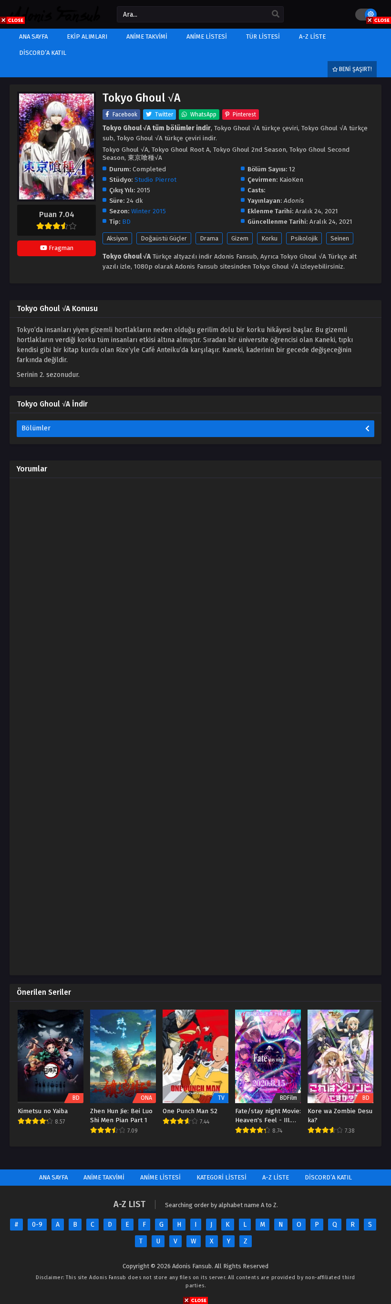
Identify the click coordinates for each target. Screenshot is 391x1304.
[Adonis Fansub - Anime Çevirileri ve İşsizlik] (55, 20)
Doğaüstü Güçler (164, 238)
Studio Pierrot (155, 180)
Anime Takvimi (103, 1177)
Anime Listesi (160, 1177)
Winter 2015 (148, 211)
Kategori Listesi (221, 1177)
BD (126, 222)
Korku (269, 238)
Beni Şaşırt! (355, 69)
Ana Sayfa (53, 1177)
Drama (209, 238)
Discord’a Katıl (328, 1177)
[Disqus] (195, 604)
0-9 (37, 1225)
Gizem (239, 238)
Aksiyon (117, 238)
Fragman (60, 247)
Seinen (339, 238)
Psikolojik (304, 238)
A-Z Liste (275, 1177)
